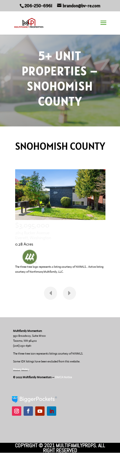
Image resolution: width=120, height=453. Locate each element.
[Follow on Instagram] (16, 411)
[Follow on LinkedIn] (51, 411)
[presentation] (50, 293)
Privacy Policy (21, 369)
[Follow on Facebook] (28, 411)
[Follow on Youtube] (40, 411)
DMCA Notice (64, 377)
